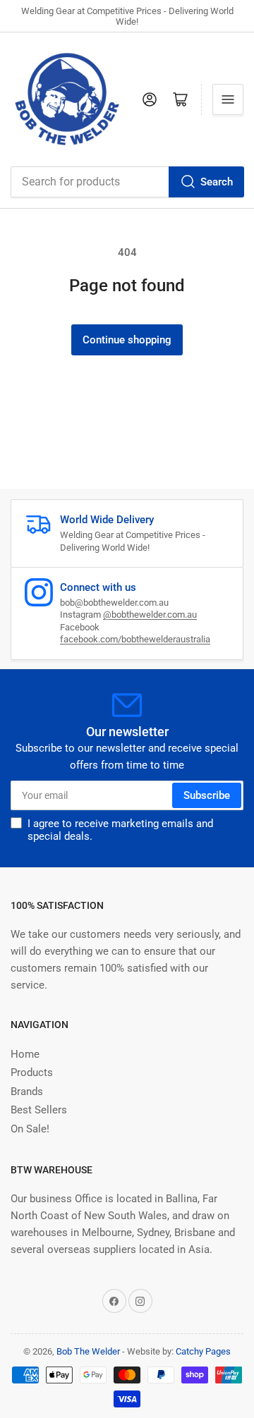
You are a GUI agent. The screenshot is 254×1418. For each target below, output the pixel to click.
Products (32, 1072)
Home (25, 1054)
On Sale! (30, 1129)
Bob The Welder (88, 1351)
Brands (27, 1091)
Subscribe (206, 795)
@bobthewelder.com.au (150, 614)
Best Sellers (39, 1110)
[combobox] (127, 181)
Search (216, 182)
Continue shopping (127, 340)
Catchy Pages (203, 1351)
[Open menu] (227, 99)
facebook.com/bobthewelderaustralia (135, 639)
